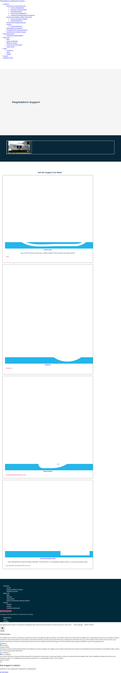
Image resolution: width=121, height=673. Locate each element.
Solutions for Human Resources (16, 6)
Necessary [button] (3, 643)
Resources (6, 37)
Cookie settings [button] (78, 625)
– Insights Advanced (16, 26)
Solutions (6, 4)
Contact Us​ (48, 364)
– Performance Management (18, 13)
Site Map (6, 621)
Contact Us (10, 50)
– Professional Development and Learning (22, 15)
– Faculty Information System (18, 19)
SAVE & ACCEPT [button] (4, 660)
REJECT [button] (86, 625)
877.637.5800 (4, 672)
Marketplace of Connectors (15, 28)
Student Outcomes (12, 591)
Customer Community (13, 608)
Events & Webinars (12, 41)
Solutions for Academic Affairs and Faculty (19, 17)
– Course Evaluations (16, 20)
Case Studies (10, 598)
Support (5, 56)
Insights (9, 24)
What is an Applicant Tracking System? (18, 600)
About (5, 48)
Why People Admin (8, 33)
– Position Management (17, 8)
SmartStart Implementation (15, 35)
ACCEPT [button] (91, 625)
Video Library (10, 46)
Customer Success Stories (14, 45)
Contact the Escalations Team (48, 558)
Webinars (9, 597)
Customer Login (48, 249)
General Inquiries (47, 471)
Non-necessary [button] (4, 652)
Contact (9, 606)
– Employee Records (16, 11)
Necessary (5, 645)
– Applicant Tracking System (18, 9)
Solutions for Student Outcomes (16, 22)
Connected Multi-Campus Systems (17, 30)
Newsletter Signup (6, 611)
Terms (5, 619)
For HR (9, 587)
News (8, 52)
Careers (9, 54)
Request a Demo (8, 58)
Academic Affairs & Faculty (15, 589)
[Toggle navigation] (25, 1)
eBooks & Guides (12, 43)
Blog (8, 39)
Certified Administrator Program (16, 32)
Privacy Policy (7, 617)
